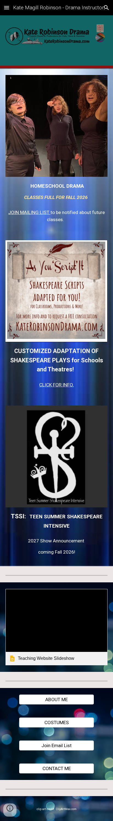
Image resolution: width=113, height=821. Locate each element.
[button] (6, 7)
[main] (56, 191)
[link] (56, 627)
